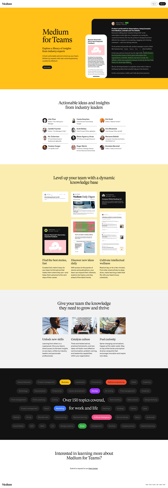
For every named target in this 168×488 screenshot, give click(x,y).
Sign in (154, 4)
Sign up (162, 4)
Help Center (93, 468)
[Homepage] (7, 4)
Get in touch (47, 67)
